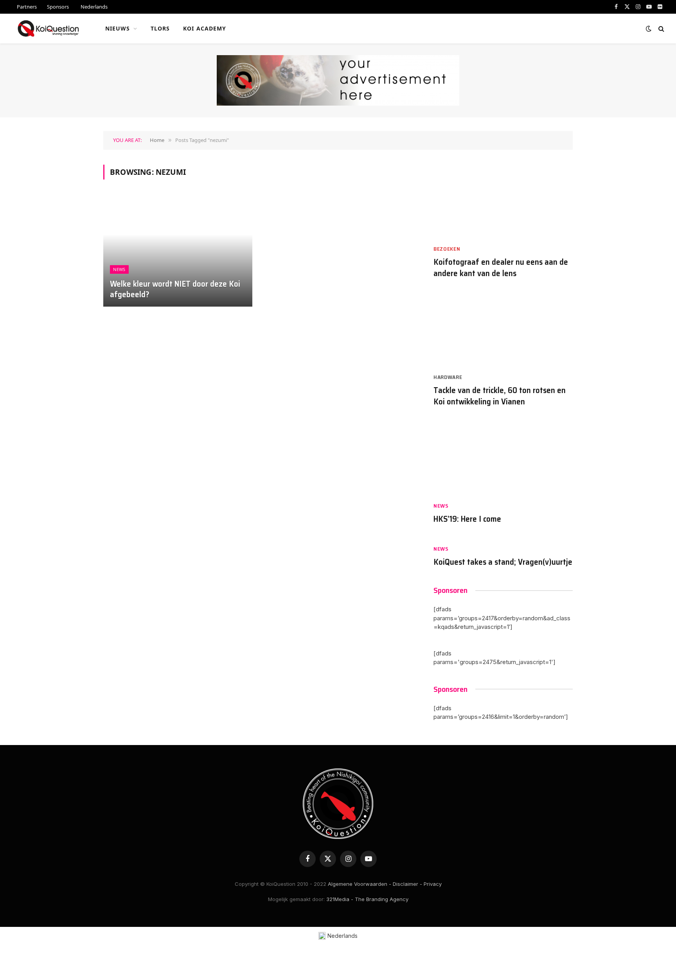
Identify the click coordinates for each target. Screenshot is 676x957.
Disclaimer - (407, 884)
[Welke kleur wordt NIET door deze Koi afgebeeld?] (177, 251)
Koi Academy (204, 28)
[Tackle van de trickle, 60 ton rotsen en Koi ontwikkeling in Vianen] (503, 330)
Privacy (433, 884)
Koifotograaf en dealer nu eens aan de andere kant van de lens (500, 268)
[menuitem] (93, 7)
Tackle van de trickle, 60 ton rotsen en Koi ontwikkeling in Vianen (499, 396)
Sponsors (58, 6)
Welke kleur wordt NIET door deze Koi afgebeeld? (175, 289)
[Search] (660, 29)
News (119, 269)
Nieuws (117, 28)
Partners (27, 6)
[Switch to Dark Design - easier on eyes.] (648, 28)
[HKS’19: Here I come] (503, 459)
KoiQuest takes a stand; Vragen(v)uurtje (502, 562)
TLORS (160, 28)
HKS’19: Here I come (467, 519)
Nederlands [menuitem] (342, 935)
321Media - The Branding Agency (367, 899)
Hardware (447, 377)
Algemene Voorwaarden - (359, 884)
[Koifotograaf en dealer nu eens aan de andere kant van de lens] (503, 202)
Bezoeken (446, 249)
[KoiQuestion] (48, 28)
